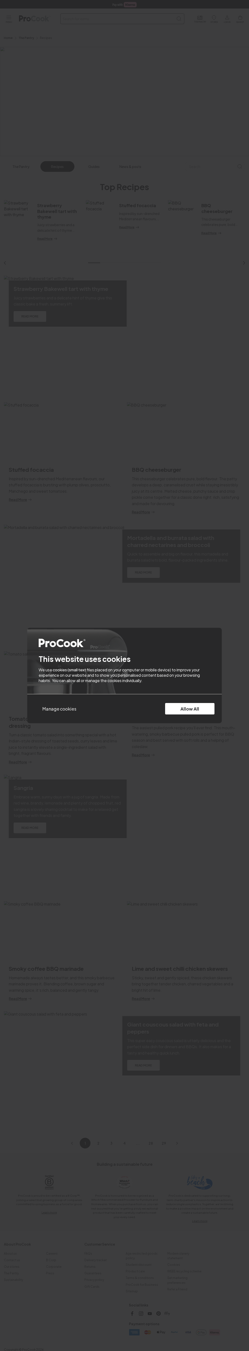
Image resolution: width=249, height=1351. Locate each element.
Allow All (189, 709)
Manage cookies (59, 709)
